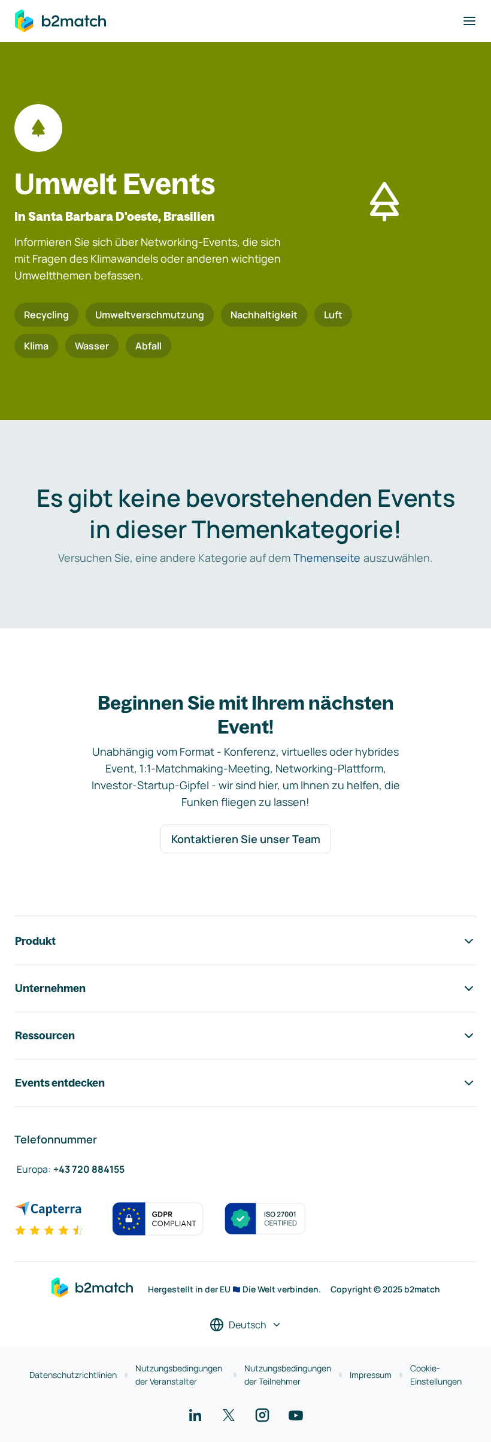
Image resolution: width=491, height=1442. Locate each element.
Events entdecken (60, 1083)
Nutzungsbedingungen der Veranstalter (178, 1374)
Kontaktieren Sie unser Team (245, 839)
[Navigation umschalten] (469, 21)
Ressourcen (45, 1035)
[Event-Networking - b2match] (60, 21)
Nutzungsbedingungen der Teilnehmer (287, 1374)
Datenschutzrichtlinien (73, 1374)
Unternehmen (50, 988)
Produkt (35, 941)
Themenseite (326, 557)
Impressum (371, 1374)
